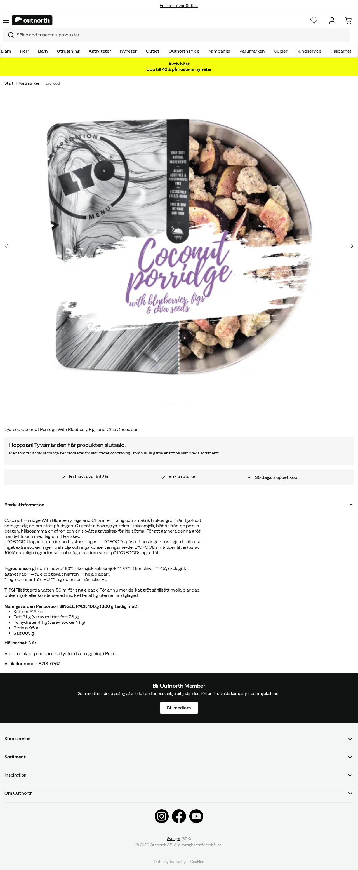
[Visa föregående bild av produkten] (6, 246)
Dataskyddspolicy (169, 861)
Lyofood (52, 83)
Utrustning (68, 50)
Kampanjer (219, 50)
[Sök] (8, 35)
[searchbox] (182, 35)
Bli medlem (179, 707)
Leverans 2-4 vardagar (179, 11)
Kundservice (308, 50)
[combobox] (176, 35)
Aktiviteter (100, 50)
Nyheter (128, 50)
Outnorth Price (183, 50)
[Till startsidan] (32, 20)
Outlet (152, 50)
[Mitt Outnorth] (332, 20)
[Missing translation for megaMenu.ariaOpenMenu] (6, 20)
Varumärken (252, 50)
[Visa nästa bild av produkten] (351, 246)
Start (8, 83)
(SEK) (179, 838)
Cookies (197, 861)
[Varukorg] (348, 20)
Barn (43, 50)
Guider (281, 50)
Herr (24, 50)
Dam (6, 50)
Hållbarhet (340, 50)
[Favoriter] (314, 20)
